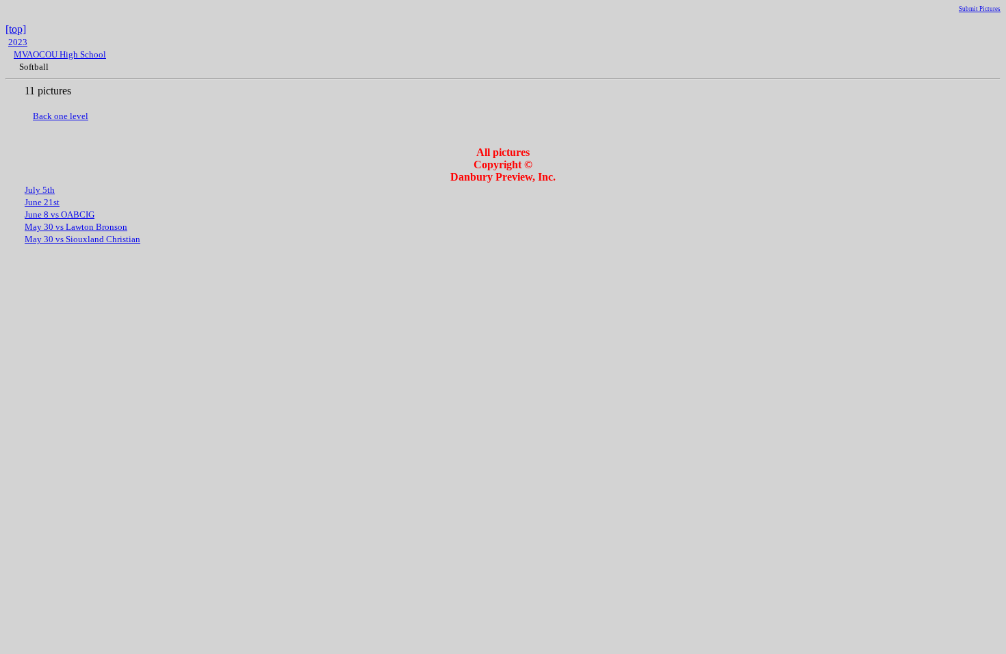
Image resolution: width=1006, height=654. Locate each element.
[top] (15, 29)
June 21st (42, 202)
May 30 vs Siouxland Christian (82, 239)
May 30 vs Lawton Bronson (76, 227)
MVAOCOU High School (60, 54)
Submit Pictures (980, 8)
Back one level (60, 116)
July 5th (40, 190)
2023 (17, 42)
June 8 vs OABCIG (59, 214)
